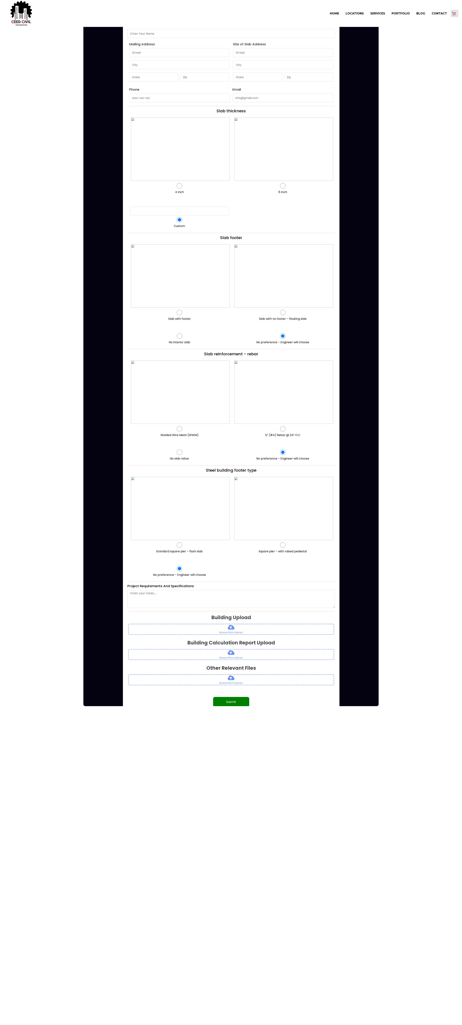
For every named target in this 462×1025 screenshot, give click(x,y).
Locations (355, 13)
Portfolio (401, 13)
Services (377, 13)
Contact (439, 13)
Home (334, 13)
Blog (420, 13)
